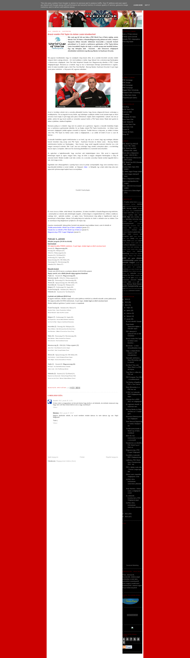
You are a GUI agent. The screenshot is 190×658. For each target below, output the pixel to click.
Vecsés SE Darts (127, 132)
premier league (128, 262)
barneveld (128, 206)
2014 (126, 299)
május (129, 307)
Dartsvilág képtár (127, 41)
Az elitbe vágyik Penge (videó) (132, 171)
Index (85, 167)
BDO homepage (127, 85)
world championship (130, 286)
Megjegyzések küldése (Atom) (66, 461)
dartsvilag (135, 219)
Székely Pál (126, 275)
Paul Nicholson (138, 255)
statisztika (133, 273)
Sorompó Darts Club (128, 124)
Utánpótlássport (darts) (129, 97)
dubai (130, 221)
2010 (126, 516)
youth (123, 290)
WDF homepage (127, 87)
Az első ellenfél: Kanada (134, 321)
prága (140, 260)
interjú (132, 238)
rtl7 (133, 267)
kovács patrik (134, 242)
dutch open (138, 221)
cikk (132, 212)
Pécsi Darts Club (127, 119)
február (129, 316)
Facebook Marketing (132, 565)
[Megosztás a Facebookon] (77, 388)
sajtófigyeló (139, 267)
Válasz (55, 407)
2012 (126, 305)
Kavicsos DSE (127, 112)
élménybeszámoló (127, 223)
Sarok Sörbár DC (127, 122)
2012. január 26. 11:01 (65, 400)
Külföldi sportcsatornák (129, 36)
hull (141, 234)
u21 (127, 277)
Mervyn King (131, 251)
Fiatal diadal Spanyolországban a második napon (133, 326)
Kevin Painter (126, 242)
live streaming (138, 245)
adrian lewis (133, 202)
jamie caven (134, 240)
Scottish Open (138, 269)
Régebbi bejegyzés (112, 457)
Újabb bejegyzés (53, 457)
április (129, 310)
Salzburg (125, 269)
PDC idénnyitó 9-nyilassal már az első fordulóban (133, 334)
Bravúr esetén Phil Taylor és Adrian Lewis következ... (134, 341)
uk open (131, 277)
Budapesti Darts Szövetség (131, 92)
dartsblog (129, 219)
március (129, 313)
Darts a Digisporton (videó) (130, 179)
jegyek (140, 240)
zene (127, 290)
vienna (134, 282)
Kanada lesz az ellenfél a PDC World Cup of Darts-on (134, 445)
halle (129, 234)
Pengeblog (125, 114)
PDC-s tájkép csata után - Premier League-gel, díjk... (134, 469)
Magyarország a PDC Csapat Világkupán (61, 232)
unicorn (136, 277)
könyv (140, 242)
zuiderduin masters (134, 290)
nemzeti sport (133, 253)
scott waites (131, 269)
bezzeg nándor (132, 208)
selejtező (125, 271)
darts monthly (135, 217)
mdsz (136, 249)
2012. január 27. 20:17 (66, 413)
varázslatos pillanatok (129, 279)
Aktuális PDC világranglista (131, 39)
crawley (130, 215)
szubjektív (137, 275)
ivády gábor (138, 238)
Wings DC (125, 134)
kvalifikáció (125, 245)
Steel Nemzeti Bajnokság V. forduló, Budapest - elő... (134, 424)
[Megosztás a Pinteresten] (79, 388)
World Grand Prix (129, 288)
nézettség (125, 255)
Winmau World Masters (134, 284)
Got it (147, 5)
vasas (140, 280)
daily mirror (138, 215)
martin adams (130, 249)
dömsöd (124, 221)
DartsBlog (125, 107)
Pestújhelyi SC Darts (129, 117)
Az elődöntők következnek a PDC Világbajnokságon (133, 498)
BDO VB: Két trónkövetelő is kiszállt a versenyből (134, 438)
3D (123, 202)
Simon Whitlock (133, 271)
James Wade (126, 240)
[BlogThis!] (73, 388)
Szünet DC (125, 129)
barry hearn (139, 206)
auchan (133, 204)
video (129, 282)
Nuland (130, 255)
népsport (140, 253)
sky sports (139, 271)
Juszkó (55, 400)
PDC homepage (127, 80)
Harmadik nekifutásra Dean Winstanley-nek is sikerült (133, 360)
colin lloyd (136, 212)
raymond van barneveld (132, 264)
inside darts (125, 238)
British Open (129, 210)
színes (132, 275)
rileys (141, 264)
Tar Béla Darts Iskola (129, 95)
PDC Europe (126, 82)
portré (136, 260)
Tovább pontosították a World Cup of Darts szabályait (65, 227)
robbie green (126, 267)
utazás (140, 277)
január (129, 319)
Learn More (138, 5)
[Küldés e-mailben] (71, 388)
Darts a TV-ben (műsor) (129, 34)
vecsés (124, 282)
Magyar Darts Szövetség (130, 90)
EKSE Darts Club (128, 109)
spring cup (125, 273)
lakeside (132, 245)
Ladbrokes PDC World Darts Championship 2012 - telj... (133, 462)
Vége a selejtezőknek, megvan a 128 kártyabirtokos (133, 353)
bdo (123, 208)
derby (140, 219)
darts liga (126, 217)
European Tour (135, 225)
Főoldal (82, 457)
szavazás (140, 273)
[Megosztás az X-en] (75, 388)
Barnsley (134, 206)
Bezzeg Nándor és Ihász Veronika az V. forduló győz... (134, 412)
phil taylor (131, 258)
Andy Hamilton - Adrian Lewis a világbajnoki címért (133, 491)
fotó (130, 227)
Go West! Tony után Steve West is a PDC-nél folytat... (134, 367)
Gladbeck (130, 232)
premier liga (139, 262)
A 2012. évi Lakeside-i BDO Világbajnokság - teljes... (134, 394)
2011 (126, 514)
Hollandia (135, 234)
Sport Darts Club (127, 127)
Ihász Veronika (138, 236)
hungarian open (127, 236)
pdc (124, 258)
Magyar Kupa (126, 247)
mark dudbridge (135, 247)
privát (124, 264)
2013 (126, 302)
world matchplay (138, 288)
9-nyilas (126, 202)
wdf (138, 282)
